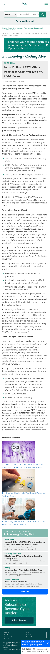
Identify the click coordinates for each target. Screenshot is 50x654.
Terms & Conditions (31, 637)
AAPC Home (29, 633)
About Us (7, 635)
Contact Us (7, 639)
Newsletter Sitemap (10, 637)
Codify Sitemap (30, 635)
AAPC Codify (7, 633)
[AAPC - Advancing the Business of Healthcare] (25, 3)
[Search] (3, 3)
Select (7, 15)
